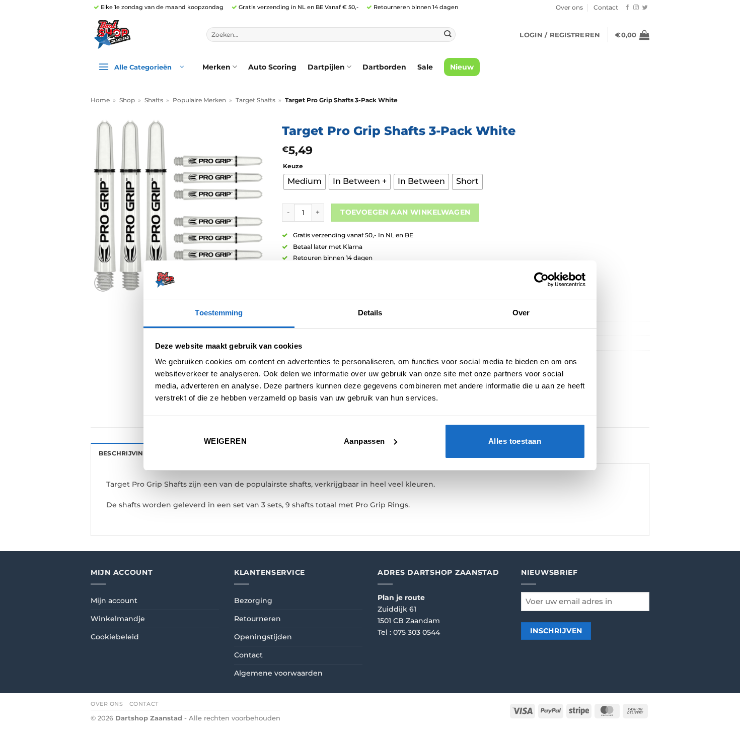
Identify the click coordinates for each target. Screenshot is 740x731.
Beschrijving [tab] (123, 453)
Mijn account (114, 600)
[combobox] (331, 34)
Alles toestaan (514, 441)
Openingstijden (263, 636)
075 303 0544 (416, 632)
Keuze (293, 166)
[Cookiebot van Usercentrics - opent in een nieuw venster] (541, 279)
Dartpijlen (326, 67)
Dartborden (384, 67)
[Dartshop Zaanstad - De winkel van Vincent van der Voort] (141, 34)
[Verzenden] (447, 34)
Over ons (569, 7)
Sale (425, 67)
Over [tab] (521, 312)
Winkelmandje (118, 618)
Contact (606, 7)
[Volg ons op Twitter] (645, 8)
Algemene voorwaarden (278, 673)
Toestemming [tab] (219, 312)
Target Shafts (255, 100)
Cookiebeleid (115, 636)
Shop (127, 100)
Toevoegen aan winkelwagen (405, 212)
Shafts (153, 100)
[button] (560, 35)
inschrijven (556, 630)
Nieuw (462, 67)
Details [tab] (370, 312)
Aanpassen (364, 441)
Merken (216, 67)
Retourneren (257, 618)
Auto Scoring (272, 67)
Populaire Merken (199, 100)
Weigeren (225, 441)
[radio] (304, 181)
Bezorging (253, 600)
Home (100, 100)
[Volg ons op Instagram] (636, 8)
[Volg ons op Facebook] (627, 8)
